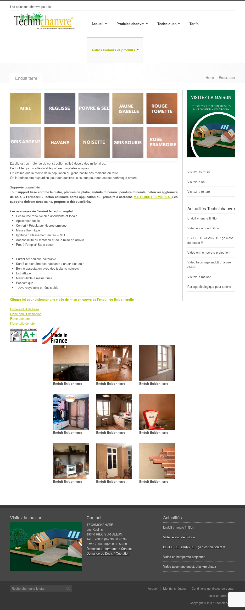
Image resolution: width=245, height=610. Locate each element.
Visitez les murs (198, 172)
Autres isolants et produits (113, 50)
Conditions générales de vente (213, 588)
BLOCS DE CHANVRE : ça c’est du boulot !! (194, 547)
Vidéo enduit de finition (203, 228)
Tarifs (194, 23)
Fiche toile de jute (22, 323)
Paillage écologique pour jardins (209, 286)
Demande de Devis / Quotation (108, 553)
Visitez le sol (196, 181)
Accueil (98, 23)
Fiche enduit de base (24, 309)
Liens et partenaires (221, 595)
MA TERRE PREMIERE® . (153, 196)
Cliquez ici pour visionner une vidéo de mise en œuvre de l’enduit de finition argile (72, 299)
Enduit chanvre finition (202, 218)
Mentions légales (175, 588)
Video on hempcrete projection (208, 252)
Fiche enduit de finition (25, 313)
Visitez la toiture (198, 191)
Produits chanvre (131, 23)
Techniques (167, 23)
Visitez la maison (199, 276)
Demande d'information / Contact (109, 548)
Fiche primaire (20, 318)
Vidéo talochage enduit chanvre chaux (189, 566)
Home (210, 77)
